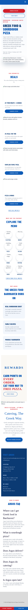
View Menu (14, 15)
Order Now (14, 111)
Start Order (7, 608)
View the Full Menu (14, 278)
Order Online (14, 10)
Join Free (10, 394)
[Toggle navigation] (22, 1)
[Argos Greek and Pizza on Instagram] (14, 596)
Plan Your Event (14, 439)
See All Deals (14, 210)
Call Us (21, 608)
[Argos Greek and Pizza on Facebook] (11, 596)
